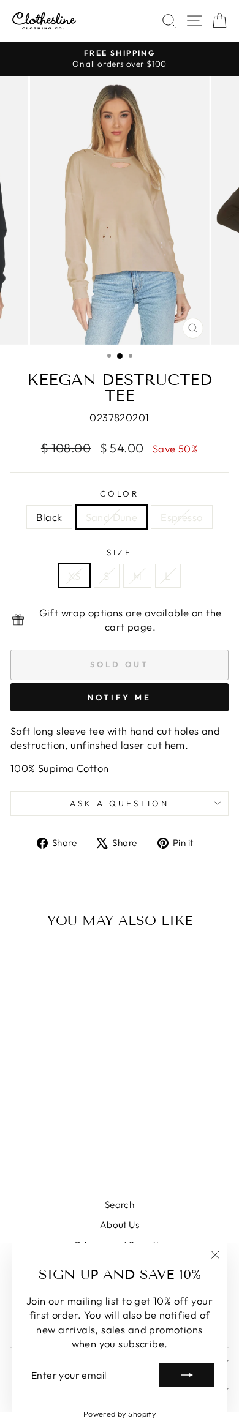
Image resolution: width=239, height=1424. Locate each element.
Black (49, 517)
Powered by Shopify (119, 1413)
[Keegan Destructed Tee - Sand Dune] (51, 1144)
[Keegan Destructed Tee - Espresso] (65, 1144)
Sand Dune (112, 517)
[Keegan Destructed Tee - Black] (37, 1144)
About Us (119, 1225)
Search (119, 1204)
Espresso (181, 517)
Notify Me (119, 697)
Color (120, 493)
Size (119, 552)
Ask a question (119, 803)
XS (74, 575)
